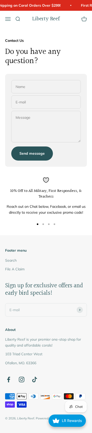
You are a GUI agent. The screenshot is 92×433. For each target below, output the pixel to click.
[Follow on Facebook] (8, 379)
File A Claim (15, 269)
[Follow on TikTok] (34, 379)
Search (11, 260)
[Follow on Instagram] (21, 379)
